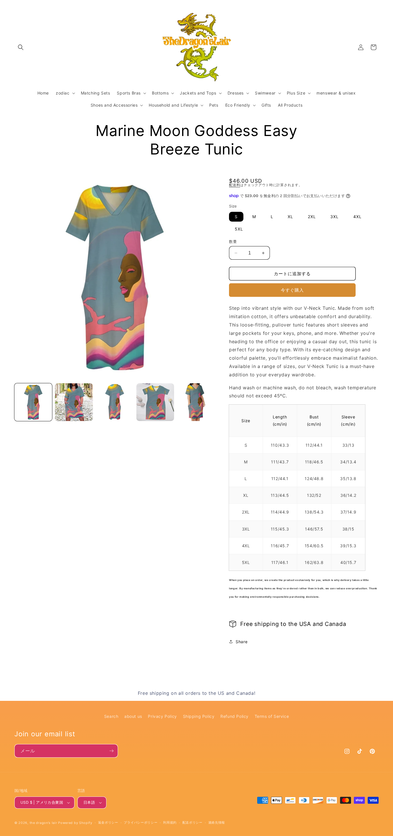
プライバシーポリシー (140, 822)
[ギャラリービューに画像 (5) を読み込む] (196, 402)
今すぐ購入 (292, 290)
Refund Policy (234, 716)
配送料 (234, 185)
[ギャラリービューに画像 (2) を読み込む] (74, 402)
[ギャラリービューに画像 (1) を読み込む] (33, 402)
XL (290, 216)
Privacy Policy (162, 716)
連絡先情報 (216, 822)
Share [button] (241, 641)
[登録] (111, 751)
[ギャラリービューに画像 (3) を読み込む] (114, 402)
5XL (239, 229)
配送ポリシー (192, 822)
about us (133, 716)
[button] (20, 47)
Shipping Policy (199, 716)
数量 (233, 241)
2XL (312, 216)
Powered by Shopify (75, 823)
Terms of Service (272, 716)
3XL (334, 216)
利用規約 (170, 822)
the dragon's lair (43, 823)
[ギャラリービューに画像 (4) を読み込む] (155, 402)
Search (111, 716)
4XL (357, 216)
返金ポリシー (108, 822)
